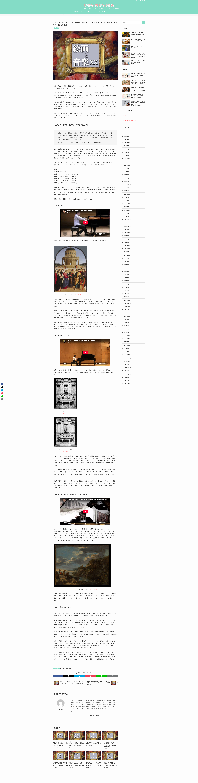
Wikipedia (65, 413)
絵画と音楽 (56, 27)
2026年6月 (127, 136)
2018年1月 (127, 322)
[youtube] (140, 1)
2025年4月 (127, 142)
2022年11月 (127, 162)
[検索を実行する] (143, 22)
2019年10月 (127, 258)
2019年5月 (127, 274)
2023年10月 (127, 152)
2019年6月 (127, 271)
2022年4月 (127, 171)
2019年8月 (127, 265)
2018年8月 (127, 303)
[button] (58, 676)
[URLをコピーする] (112, 676)
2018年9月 (127, 300)
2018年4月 (127, 313)
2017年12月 (127, 326)
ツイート (124, 115)
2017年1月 (127, 361)
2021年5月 (127, 203)
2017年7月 (127, 342)
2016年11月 (127, 367)
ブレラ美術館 (78, 295)
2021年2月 (127, 213)
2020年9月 (127, 229)
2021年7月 (127, 197)
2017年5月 (127, 348)
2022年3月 (127, 175)
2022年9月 (127, 165)
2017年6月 (127, 345)
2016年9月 (127, 374)
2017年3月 (127, 354)
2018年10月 (127, 297)
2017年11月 (127, 329)
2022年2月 (127, 178)
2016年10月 (127, 370)
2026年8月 (127, 133)
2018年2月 (127, 319)
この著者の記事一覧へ (93, 715)
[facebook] (136, 1)
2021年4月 (127, 207)
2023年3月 (127, 158)
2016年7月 (127, 380)
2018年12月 (127, 290)
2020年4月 (127, 245)
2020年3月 (127, 248)
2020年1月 (127, 255)
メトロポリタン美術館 (94, 589)
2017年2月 (127, 358)
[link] (72, 711)
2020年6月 (127, 239)
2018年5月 (127, 309)
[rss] (142, 1)
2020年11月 (127, 223)
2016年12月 (127, 364)
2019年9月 (127, 261)
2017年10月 (127, 332)
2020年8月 (127, 232)
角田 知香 (61, 709)
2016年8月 (127, 377)
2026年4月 (127, 139)
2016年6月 (127, 383)
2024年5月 (127, 146)
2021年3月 (127, 210)
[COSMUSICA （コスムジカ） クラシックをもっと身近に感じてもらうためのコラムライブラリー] (99, 5)
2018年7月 (127, 306)
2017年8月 (127, 338)
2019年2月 (127, 284)
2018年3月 (127, 316)
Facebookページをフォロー (130, 120)
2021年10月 (127, 191)
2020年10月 (127, 226)
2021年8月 (127, 194)
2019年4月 (127, 277)
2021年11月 (127, 187)
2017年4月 (127, 351)
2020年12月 (127, 219)
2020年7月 (127, 236)
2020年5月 (127, 242)
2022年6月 (127, 168)
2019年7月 (127, 268)
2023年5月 (127, 155)
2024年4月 (127, 149)
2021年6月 (127, 200)
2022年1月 (127, 181)
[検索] (144, 1)
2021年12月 (127, 184)
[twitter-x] (138, 1)
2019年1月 (127, 287)
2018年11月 (127, 293)
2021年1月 (127, 216)
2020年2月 (127, 252)
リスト (63, 668)
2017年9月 (127, 335)
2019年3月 (127, 281)
